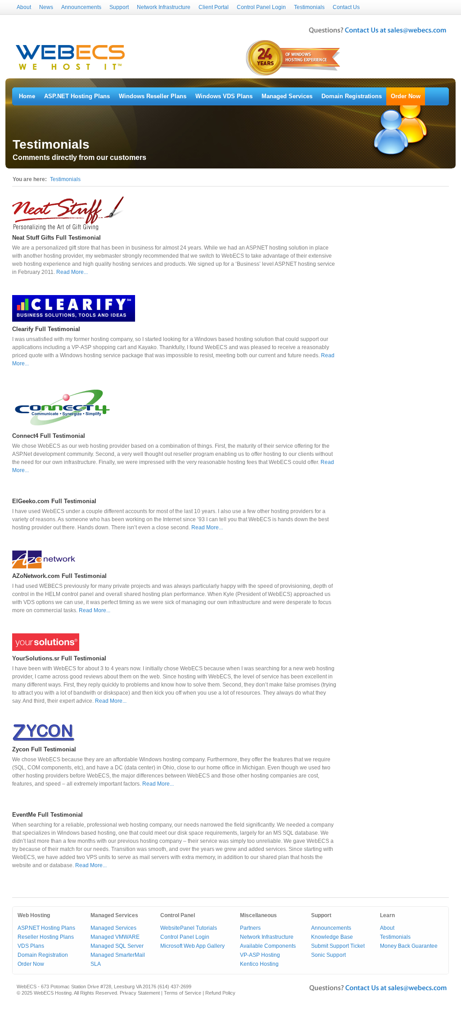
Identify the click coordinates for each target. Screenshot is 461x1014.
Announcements (81, 7)
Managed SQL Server (117, 946)
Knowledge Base (332, 937)
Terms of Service (182, 993)
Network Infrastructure (163, 7)
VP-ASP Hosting (260, 955)
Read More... (72, 272)
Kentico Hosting (259, 964)
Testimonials (309, 7)
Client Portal (214, 7)
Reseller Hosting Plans (46, 937)
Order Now (405, 96)
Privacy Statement (140, 993)
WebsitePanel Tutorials (188, 928)
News (46, 7)
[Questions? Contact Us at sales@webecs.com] (377, 34)
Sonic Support (328, 955)
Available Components (268, 946)
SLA (95, 964)
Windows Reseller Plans (152, 96)
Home (27, 96)
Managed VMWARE (115, 937)
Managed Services (287, 96)
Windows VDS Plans (224, 96)
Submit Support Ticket (338, 946)
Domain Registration (43, 955)
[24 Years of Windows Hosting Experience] (294, 75)
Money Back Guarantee (409, 946)
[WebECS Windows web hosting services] (70, 70)
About (24, 7)
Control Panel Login (261, 7)
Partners (250, 928)
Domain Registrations (351, 96)
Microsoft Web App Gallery (192, 946)
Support (119, 7)
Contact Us (346, 7)
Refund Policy (220, 993)
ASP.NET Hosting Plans (77, 96)
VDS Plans (31, 946)
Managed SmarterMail (117, 955)
